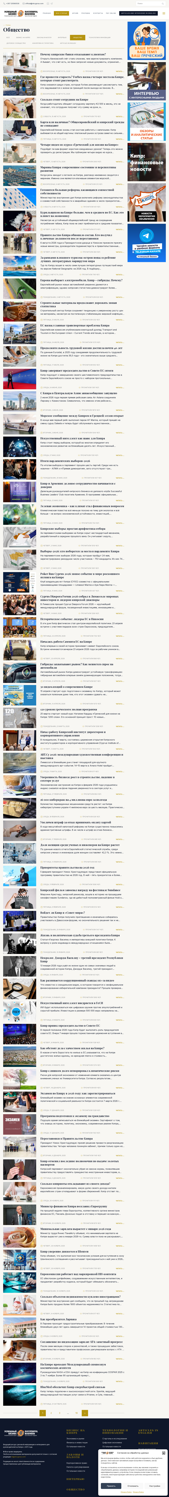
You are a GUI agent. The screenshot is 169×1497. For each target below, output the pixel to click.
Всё (8, 37)
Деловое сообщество (16, 43)
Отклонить (133, 1486)
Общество (77, 37)
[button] (163, 1453)
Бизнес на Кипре (23, 37)
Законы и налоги (44, 37)
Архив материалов (147, 1449)
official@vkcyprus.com (34, 3)
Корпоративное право (77, 1463)
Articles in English (68, 43)
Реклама (85, 13)
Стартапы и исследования (114, 1439)
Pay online (111, 13)
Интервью (62, 37)
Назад (7, 25)
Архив (75, 13)
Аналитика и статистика (42, 43)
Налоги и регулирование (78, 1467)
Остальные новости (76, 1446)
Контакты (98, 13)
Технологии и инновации (99, 37)
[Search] (163, 3)
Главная (47, 13)
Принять (111, 1486)
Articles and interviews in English (138, 13)
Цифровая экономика (112, 1443)
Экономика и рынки (75, 1439)
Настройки (154, 1486)
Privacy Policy (126, 1492)
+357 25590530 (12, 3)
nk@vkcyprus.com (18, 1457)
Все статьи (61, 13)
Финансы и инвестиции (77, 1443)
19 (76, 1413)
